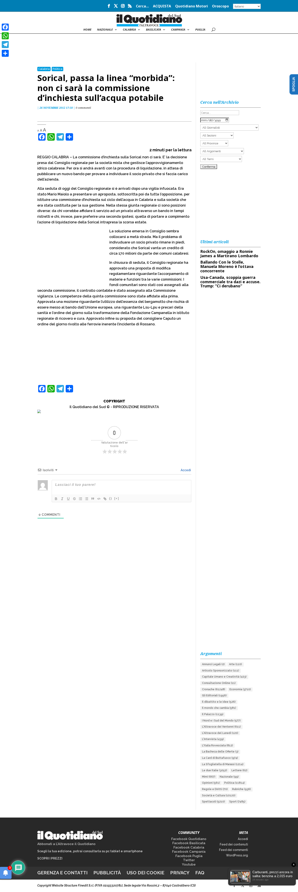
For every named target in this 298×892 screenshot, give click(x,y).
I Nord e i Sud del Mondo (221, 720)
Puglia (200, 29)
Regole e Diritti (215, 789)
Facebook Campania (189, 852)
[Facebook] (5, 27)
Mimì (208, 776)
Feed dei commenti (233, 850)
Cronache (213, 689)
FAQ (199, 872)
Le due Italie (214, 770)
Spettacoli (213, 801)
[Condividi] (5, 53)
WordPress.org (237, 855)
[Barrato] (74, 498)
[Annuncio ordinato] (80, 498)
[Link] (105, 498)
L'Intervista (213, 739)
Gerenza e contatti (62, 872)
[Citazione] (93, 498)
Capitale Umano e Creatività (224, 676)
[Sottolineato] (68, 498)
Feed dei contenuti (234, 844)
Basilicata (153, 29)
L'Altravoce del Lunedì (220, 733)
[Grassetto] (56, 498)
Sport (237, 801)
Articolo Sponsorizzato (220, 670)
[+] (116, 498)
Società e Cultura (218, 795)
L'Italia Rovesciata (217, 745)
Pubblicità (107, 872)
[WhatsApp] (5, 35)
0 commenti (83, 108)
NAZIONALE (105, 29)
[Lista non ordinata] (87, 498)
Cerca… (142, 6)
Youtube (189, 864)
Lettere (239, 770)
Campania (178, 29)
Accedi (185, 470)
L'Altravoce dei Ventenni (221, 726)
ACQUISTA (162, 6)
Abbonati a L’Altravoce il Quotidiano (66, 844)
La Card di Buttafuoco (220, 757)
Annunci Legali (213, 664)
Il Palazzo (212, 714)
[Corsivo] (62, 498)
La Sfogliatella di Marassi (222, 764)
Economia (240, 689)
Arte (235, 664)
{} (110, 498)
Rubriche (241, 789)
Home (87, 29)
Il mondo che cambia (219, 707)
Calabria (129, 29)
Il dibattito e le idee (219, 701)
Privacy (179, 872)
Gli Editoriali (214, 695)
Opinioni (211, 782)
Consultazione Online (219, 683)
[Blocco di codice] (99, 498)
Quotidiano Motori (191, 6)
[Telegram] (5, 44)
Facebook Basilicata (188, 843)
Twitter (189, 860)
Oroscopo (220, 6)
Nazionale (229, 776)
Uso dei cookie (145, 872)
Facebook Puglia (188, 856)
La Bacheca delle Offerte (220, 751)
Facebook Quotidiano (188, 839)
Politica (57, 69)
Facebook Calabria (188, 847)
